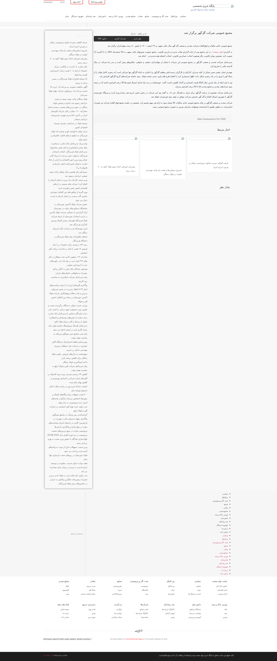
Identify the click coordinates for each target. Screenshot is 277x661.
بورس (225, 617)
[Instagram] (227, 640)
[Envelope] (223, 640)
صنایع (147, 16)
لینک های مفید (63, 604)
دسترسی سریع (89, 604)
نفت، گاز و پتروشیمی (159, 16)
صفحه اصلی (64, 609)
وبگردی (119, 609)
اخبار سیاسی (222, 594)
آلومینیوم (66, 590)
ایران (173, 590)
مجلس (198, 586)
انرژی (120, 590)
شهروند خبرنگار (77, 16)
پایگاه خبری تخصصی (204, 5)
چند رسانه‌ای (91, 16)
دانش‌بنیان (102, 16)
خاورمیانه (171, 594)
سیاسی (183, 16)
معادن (140, 16)
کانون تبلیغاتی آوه (48, 655)
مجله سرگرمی (116, 617)
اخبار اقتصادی (222, 590)
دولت (199, 590)
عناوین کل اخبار (221, 586)
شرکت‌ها (144, 604)
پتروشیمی (144, 586)
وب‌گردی (118, 604)
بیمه (225, 613)
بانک (225, 609)
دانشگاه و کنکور (195, 609)
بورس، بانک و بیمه (115, 16)
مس (67, 594)
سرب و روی (91, 586)
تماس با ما (224, 532)
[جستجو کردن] (45, 534)
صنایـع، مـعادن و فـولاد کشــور (203, 10)
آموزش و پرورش (195, 617)
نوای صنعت (218, 52)
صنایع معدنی (130, 16)
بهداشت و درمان (195, 613)
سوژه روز (91, 617)
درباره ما (225, 529)
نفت (146, 594)
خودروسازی (117, 586)
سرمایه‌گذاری (117, 594)
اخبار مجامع (144, 609)
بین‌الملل (174, 16)
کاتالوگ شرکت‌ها (168, 609)
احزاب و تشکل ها (194, 594)
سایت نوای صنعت (219, 581)
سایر (67, 16)
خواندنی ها (118, 613)
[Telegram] (232, 640)
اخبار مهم (92, 609)
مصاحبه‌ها (144, 617)
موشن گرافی (170, 613)
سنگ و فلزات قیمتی (88, 594)
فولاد (67, 586)
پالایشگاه (145, 590)
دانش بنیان (196, 604)
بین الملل (171, 581)
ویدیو (173, 617)
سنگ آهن (92, 590)
